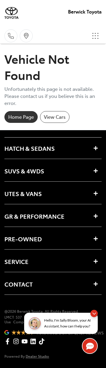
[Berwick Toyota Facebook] (8, 341)
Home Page (21, 116)
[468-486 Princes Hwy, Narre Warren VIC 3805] (26, 36)
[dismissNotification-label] (94, 313)
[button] (95, 36)
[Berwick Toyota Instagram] (17, 341)
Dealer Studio (37, 356)
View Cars (55, 116)
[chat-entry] (90, 346)
